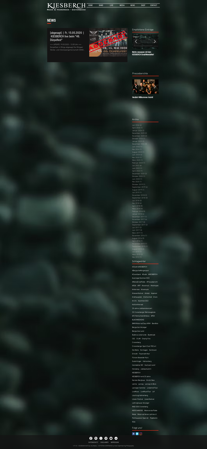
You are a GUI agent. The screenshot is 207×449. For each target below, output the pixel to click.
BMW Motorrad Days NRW (141, 324)
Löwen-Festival (137, 399)
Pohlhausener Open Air (140, 418)
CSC (133, 339)
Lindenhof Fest (152, 388)
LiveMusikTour (146, 392)
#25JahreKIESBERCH (139, 267)
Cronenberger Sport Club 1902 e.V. (144, 346)
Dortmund (152, 350)
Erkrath (135, 354)
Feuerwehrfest (144, 354)
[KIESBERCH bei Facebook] (90, 438)
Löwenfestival (149, 399)
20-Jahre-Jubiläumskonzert (142, 308)
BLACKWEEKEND (138, 320)
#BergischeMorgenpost (140, 271)
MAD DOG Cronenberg (140, 407)
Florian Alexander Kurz (140, 358)
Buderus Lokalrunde (139, 335)
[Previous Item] (136, 41)
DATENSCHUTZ (93, 442)
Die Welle (135, 350)
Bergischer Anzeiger (139, 327)
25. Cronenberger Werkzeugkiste (143, 312)
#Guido (144, 274)
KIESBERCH (136, 373)
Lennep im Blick (150, 384)
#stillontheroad (137, 305)
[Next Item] (155, 41)
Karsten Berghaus (138, 380)
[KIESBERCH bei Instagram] (95, 438)
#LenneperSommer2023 (140, 278)
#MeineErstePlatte (138, 282)
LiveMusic (135, 392)
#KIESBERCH (152, 274)
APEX (153, 316)
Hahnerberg (147, 361)
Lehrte (134, 384)
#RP (139, 286)
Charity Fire (146, 339)
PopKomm (153, 418)
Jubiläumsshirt (146, 369)
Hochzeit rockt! (150, 365)
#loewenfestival (137, 293)
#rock (155, 297)
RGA (133, 422)
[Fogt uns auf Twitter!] (137, 433)
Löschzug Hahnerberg (140, 396)
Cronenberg (136, 342)
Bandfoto (155, 324)
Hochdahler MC (137, 365)
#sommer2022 (143, 301)
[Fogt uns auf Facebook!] (133, 433)
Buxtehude (151, 335)
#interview (136, 290)
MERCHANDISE (137, 411)
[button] (101, 5)
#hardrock (145, 286)
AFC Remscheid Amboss (141, 316)
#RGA (134, 286)
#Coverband (136, 274)
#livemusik (145, 290)
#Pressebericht (152, 282)
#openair (154, 293)
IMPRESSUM (115, 442)
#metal (147, 293)
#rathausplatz (137, 297)
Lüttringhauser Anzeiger (140, 403)
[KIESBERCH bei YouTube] (110, 438)
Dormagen (144, 350)
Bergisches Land (138, 331)
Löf (153, 392)
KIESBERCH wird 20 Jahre (141, 377)
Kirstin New (150, 380)
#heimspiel (154, 286)
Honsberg (135, 369)
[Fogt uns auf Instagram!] (140, 433)
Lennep (141, 384)
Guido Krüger (136, 361)
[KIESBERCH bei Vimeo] (105, 438)
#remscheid (147, 297)
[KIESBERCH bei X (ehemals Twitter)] (100, 438)
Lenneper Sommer (139, 388)
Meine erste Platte (150, 411)
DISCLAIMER (104, 442)
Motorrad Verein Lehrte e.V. (147, 414)
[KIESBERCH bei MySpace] (116, 438)
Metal (134, 414)
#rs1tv (134, 301)
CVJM (138, 339)
